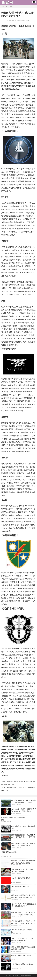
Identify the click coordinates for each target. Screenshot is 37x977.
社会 (7, 6)
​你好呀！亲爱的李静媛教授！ (21, 878)
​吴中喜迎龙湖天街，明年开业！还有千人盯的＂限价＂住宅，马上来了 (23, 923)
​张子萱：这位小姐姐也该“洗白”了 (23, 956)
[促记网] (7, 4)
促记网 (3, 6)
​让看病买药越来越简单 (8, 852)
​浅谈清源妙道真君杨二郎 (20, 887)
